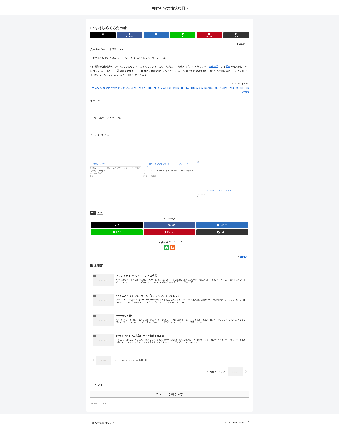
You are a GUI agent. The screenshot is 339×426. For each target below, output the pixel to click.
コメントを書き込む (169, 394)
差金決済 (213, 66)
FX (94, 213)
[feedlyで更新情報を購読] (166, 247)
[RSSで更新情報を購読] (172, 247)
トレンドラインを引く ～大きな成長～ (214, 190)
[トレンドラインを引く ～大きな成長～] (222, 174)
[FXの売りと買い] (116, 169)
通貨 (228, 66)
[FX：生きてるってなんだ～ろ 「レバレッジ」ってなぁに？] (170, 170)
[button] (236, 35)
